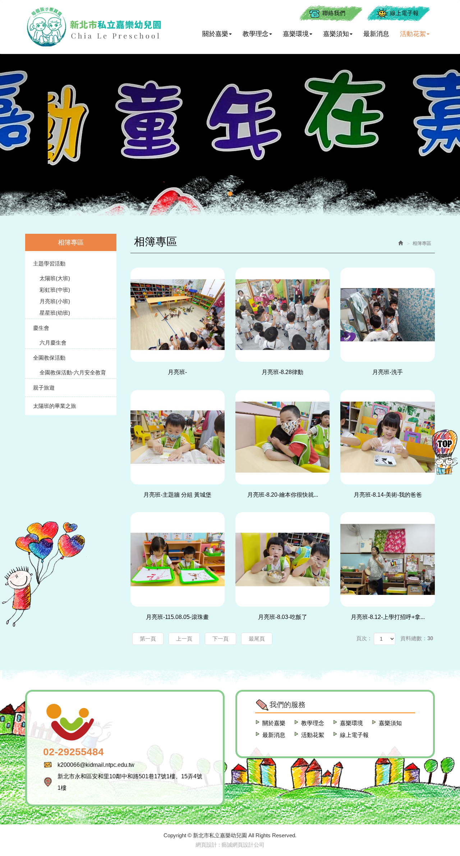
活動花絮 (312, 735)
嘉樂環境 (351, 723)
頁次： (364, 638)
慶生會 (41, 328)
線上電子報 (404, 13)
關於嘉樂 (273, 723)
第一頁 (148, 639)
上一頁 (184, 639)
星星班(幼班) (55, 313)
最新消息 (273, 735)
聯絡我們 (333, 13)
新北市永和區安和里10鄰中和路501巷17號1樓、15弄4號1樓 (130, 782)
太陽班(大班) (55, 278)
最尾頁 (257, 639)
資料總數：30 (416, 638)
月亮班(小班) (55, 301)
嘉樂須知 (390, 723)
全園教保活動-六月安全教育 (73, 372)
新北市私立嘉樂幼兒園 (93, 27)
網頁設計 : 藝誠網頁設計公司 (230, 845)
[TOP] (445, 451)
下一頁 (220, 639)
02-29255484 (73, 751)
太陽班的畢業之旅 (54, 406)
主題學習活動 (49, 263)
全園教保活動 (49, 358)
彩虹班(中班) (55, 290)
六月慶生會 (53, 343)
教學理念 (312, 723)
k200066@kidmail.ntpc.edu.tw (96, 765)
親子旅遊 (44, 387)
